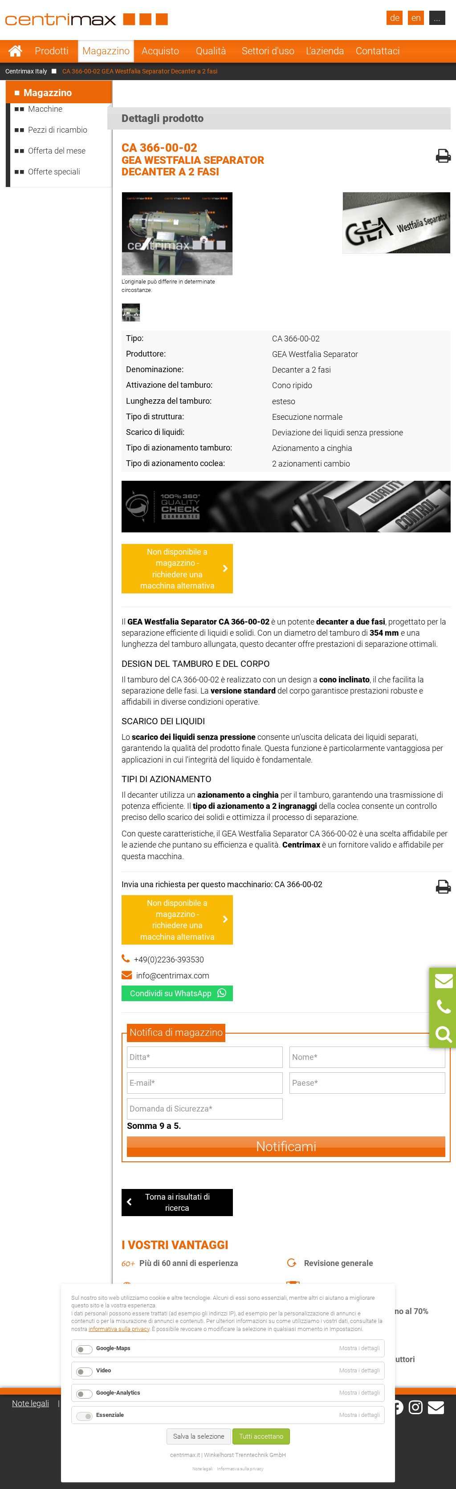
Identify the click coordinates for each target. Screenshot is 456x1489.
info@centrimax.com (172, 975)
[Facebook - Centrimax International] (396, 1407)
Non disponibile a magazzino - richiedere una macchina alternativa (177, 568)
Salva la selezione (198, 1436)
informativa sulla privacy (119, 1329)
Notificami (286, 1146)
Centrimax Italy (26, 71)
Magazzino (106, 51)
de (394, 17)
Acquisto (160, 51)
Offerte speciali (54, 171)
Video (103, 1370)
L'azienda (325, 51)
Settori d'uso (268, 51)
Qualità (211, 51)
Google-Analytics (118, 1392)
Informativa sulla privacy (240, 1468)
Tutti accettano (261, 1436)
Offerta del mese (57, 150)
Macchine (45, 109)
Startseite (15, 51)
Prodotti (52, 51)
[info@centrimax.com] (436, 1407)
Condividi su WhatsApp (171, 993)
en (416, 17)
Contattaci (378, 51)
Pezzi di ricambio (57, 129)
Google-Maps (113, 1348)
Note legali (30, 1403)
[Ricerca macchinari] (444, 1034)
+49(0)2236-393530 (169, 959)
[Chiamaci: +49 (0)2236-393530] (444, 1007)
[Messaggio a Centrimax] (444, 980)
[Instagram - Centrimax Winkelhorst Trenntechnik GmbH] (416, 1407)
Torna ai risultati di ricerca (177, 1202)
